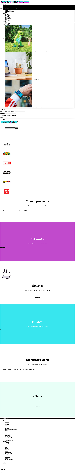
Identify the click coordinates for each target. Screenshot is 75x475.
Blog (3, 38)
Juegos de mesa (8, 9)
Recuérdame (4, 115)
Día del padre (8, 436)
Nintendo (7, 449)
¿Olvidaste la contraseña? (11, 115)
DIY (5, 6)
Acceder (2, 117)
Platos (6, 458)
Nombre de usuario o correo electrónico (7, 111)
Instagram (37, 297)
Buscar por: (2, 8)
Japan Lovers (8, 452)
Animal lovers (8, 434)
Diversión (4, 4)
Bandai (6, 447)
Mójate (2, 329)
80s (5, 446)
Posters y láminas (9, 459)
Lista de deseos (6, 418)
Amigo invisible (8, 433)
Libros (6, 430)
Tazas (6, 460)
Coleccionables (8, 14)
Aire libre (6, 5)
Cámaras (6, 22)
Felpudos (7, 455)
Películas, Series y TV (10, 453)
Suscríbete (37, 406)
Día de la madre (9, 437)
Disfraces (6, 7)
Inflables (7, 425)
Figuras (6, 448)
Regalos (4, 13)
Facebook (37, 295)
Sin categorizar (8, 19)
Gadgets (4, 21)
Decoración (8, 15)
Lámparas (7, 457)
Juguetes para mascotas (9, 11)
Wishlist (4, 463)
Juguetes (7, 428)
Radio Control (7, 23)
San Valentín (8, 435)
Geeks (6, 439)
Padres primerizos (9, 440)
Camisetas (7, 12)
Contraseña (2, 113)
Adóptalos (2, 247)
